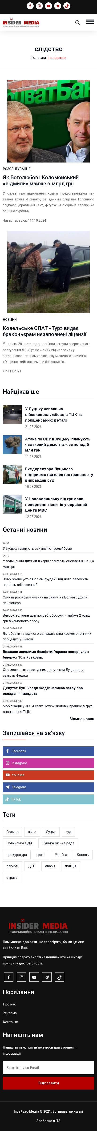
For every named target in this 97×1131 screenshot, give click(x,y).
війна (32, 832)
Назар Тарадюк (15, 220)
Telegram (18, 787)
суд (68, 832)
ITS (58, 1121)
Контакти (10, 1022)
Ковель (83, 855)
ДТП (32, 866)
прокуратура (17, 855)
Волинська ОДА (19, 843)
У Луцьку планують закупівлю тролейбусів (37, 548)
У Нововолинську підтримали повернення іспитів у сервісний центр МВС (56, 504)
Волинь (12, 832)
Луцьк (51, 832)
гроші (40, 855)
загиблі (12, 866)
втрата (12, 877)
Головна (38, 57)
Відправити (48, 1083)
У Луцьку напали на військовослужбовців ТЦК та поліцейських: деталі (53, 415)
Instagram (19, 763)
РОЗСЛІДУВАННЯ (17, 169)
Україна (61, 855)
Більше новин (81, 719)
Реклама (10, 1013)
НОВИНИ (10, 319)
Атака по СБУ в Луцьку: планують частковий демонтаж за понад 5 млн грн (58, 445)
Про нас (9, 1004)
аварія (50, 866)
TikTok (15, 799)
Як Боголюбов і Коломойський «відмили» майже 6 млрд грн (41, 181)
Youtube (17, 775)
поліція (70, 866)
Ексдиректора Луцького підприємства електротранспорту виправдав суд (59, 475)
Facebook (18, 751)
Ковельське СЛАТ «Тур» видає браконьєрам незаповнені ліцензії (44, 331)
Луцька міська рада (58, 843)
